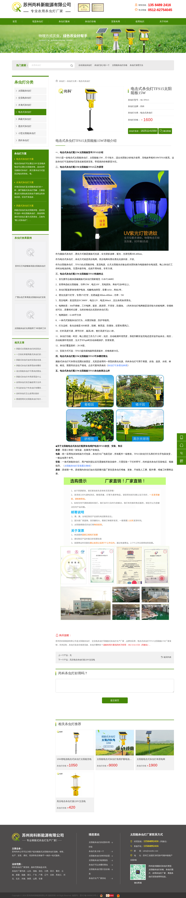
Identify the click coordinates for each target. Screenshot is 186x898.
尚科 (142, 106)
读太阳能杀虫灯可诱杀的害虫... (29, 371)
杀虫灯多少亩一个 (102, 65)
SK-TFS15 (144, 100)
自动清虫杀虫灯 (85, 65)
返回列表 (167, 657)
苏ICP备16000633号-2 (89, 895)
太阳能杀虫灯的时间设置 (99, 856)
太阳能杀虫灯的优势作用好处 (99, 844)
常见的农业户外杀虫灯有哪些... (29, 388)
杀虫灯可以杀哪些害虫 (98, 865)
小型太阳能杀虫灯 (27, 133)
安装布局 (115, 21)
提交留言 (114, 700)
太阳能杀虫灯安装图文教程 (77, 466)
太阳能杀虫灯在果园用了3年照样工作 (30, 328)
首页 (15, 21)
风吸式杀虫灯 (24, 119)
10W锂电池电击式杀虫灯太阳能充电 (74, 759)
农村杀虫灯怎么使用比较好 (27, 393)
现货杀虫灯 (37, 21)
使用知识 (139, 21)
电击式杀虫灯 (24, 112)
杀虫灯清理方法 (136, 65)
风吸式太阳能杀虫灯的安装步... (29, 349)
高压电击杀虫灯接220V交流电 (71, 801)
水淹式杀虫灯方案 (25, 182)
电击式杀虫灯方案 (25, 159)
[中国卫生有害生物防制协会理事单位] (83, 7)
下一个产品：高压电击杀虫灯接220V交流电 (76, 660)
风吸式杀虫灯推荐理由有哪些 (28, 366)
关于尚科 (164, 21)
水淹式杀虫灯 (24, 105)
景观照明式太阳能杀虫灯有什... (29, 399)
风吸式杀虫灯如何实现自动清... (29, 360)
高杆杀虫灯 (23, 140)
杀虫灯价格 (90, 21)
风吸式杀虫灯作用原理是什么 (28, 377)
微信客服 (167, 131)
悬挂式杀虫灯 (24, 126)
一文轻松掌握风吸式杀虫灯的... (29, 354)
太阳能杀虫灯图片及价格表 (99, 871)
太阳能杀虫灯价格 (119, 65)
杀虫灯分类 (72, 81)
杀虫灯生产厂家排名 (97, 878)
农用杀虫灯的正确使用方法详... (29, 382)
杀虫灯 (62, 81)
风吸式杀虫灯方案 (25, 205)
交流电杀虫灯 (24, 98)
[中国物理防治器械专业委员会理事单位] (97, 7)
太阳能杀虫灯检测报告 (98, 860)
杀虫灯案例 (64, 21)
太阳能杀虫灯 (24, 91)
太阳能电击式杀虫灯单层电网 (151, 759)
